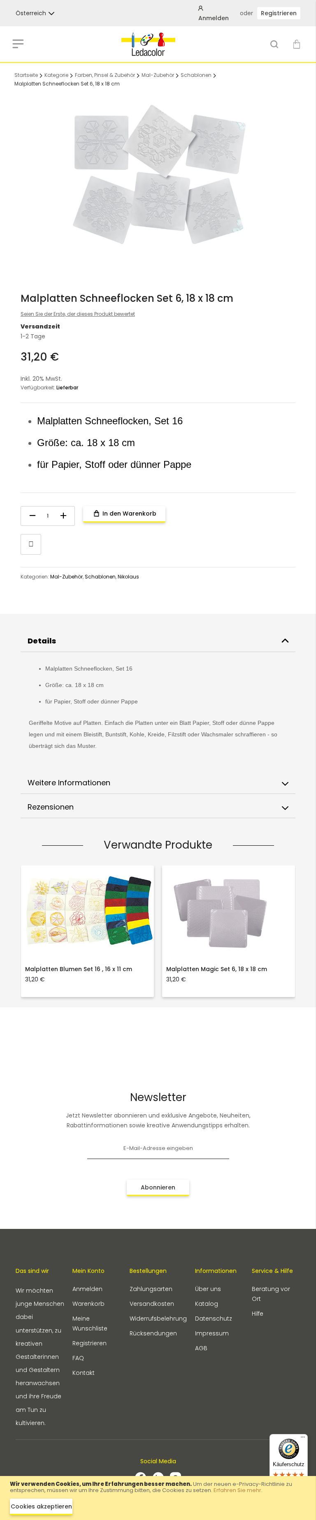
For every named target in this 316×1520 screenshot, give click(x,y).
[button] (31, 13)
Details (42, 641)
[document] (158, 1498)
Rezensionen (51, 807)
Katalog (206, 1304)
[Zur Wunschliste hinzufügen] (31, 544)
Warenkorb (88, 1304)
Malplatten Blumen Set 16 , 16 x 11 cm (78, 969)
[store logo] (148, 44)
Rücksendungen (153, 1333)
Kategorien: (35, 576)
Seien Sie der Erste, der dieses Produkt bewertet (78, 314)
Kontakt (83, 1373)
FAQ (78, 1358)
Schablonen (196, 75)
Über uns (208, 1289)
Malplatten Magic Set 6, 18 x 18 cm (216, 969)
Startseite (26, 75)
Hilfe (257, 1313)
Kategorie (56, 75)
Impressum (212, 1333)
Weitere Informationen (69, 782)
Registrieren (279, 13)
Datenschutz (213, 1318)
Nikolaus (128, 576)
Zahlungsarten (151, 1289)
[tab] (158, 641)
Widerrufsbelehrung (158, 1318)
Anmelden (87, 1289)
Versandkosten (152, 1304)
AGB (201, 1348)
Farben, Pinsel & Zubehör (105, 75)
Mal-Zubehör (158, 75)
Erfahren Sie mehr (237, 1490)
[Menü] (303, 1439)
